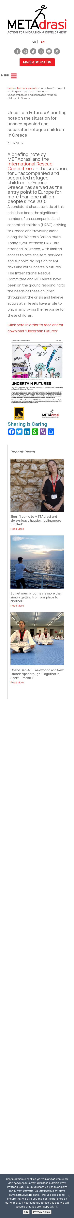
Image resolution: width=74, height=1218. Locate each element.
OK (26, 1211)
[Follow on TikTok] (33, 51)
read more (17, 529)
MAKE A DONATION (37, 62)
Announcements (27, 88)
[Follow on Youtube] (49, 51)
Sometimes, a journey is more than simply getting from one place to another (36, 597)
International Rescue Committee (29, 166)
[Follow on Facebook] (17, 51)
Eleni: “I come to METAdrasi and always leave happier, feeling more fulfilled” (35, 520)
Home (11, 88)
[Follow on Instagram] (25, 51)
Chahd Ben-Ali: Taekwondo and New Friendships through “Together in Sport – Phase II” (37, 674)
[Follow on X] (57, 51)
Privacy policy (41, 1211)
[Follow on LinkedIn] (41, 51)
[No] (69, 1196)
